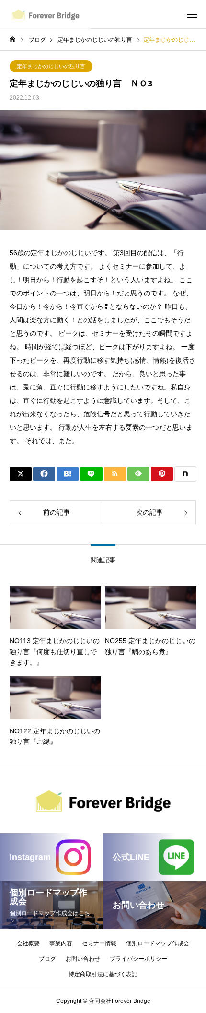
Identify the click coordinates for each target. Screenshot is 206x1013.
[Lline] (91, 474)
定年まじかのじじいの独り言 (51, 66)
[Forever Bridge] (45, 14)
